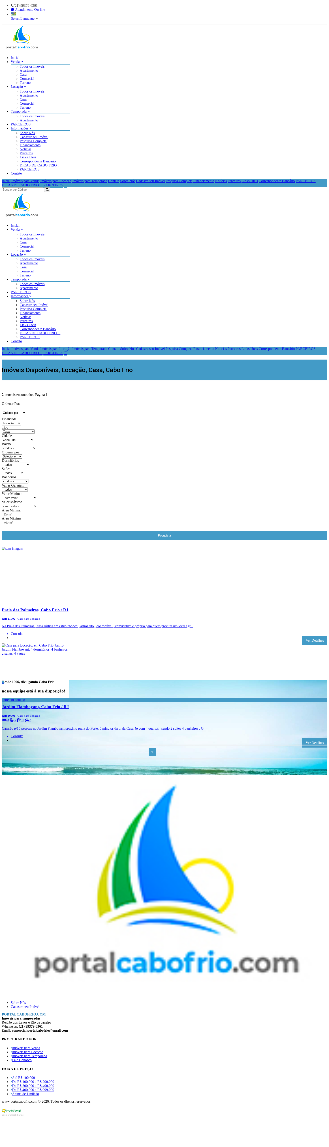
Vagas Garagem (13, 485)
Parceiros (26, 153)
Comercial (27, 78)
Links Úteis (28, 157)
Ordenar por (10, 452)
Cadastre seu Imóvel (34, 137)
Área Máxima (11, 518)
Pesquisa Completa (33, 141)
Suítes (6, 469)
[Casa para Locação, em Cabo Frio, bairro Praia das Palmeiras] (35, 601)
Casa (23, 74)
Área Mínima (11, 510)
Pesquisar (164, 535)
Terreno (25, 82)
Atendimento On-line (29, 9)
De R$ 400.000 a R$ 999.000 (33, 1090)
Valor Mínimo (11, 494)
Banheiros (9, 477)
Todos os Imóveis (32, 66)
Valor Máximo (12, 502)
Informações (20, 128)
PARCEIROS (21, 124)
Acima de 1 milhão (25, 1094)
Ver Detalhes (315, 640)
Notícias (25, 149)
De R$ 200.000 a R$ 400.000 (33, 1086)
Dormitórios (10, 460)
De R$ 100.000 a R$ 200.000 (33, 1082)
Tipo (5, 427)
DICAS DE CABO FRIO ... (40, 165)
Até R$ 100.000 (23, 1078)
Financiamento (30, 145)
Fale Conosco (22, 1060)
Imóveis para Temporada (89, 181)
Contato (16, 173)
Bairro (6, 444)
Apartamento (29, 70)
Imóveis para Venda (25, 181)
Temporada (19, 111)
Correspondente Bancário (38, 161)
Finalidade (9, 419)
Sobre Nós (27, 133)
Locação (17, 86)
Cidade (7, 436)
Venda (16, 62)
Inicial (15, 58)
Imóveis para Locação (55, 181)
